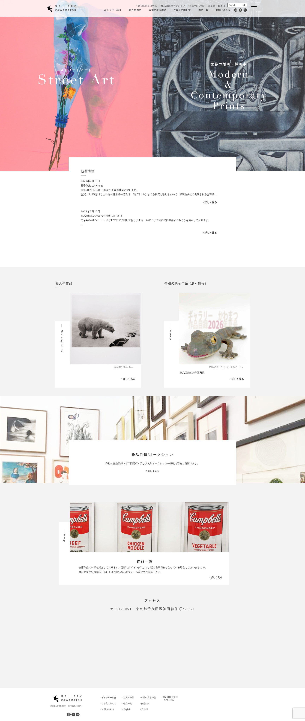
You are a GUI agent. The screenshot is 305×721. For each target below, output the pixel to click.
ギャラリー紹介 (112, 10)
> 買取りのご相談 (196, 5)
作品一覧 (203, 10)
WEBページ (97, 220)
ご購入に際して (182, 10)
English (211, 5)
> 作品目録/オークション (172, 5)
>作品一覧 (127, 703)
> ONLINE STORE (146, 5)
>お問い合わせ (107, 709)
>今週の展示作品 (148, 697)
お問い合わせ (223, 10)
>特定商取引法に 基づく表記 (170, 698)
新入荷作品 (135, 10)
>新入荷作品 (128, 697)
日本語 (221, 5)
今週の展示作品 (157, 10)
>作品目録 (144, 703)
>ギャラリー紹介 (108, 697)
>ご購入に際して (108, 703)
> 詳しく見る (209, 202)
